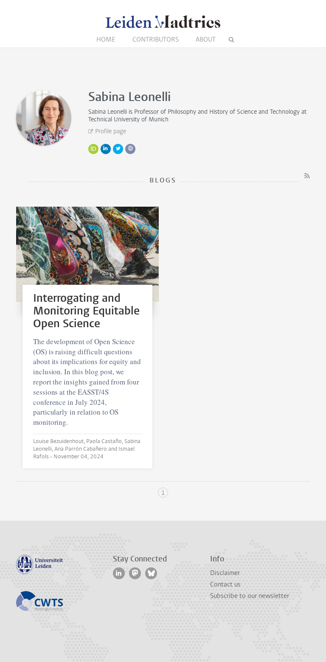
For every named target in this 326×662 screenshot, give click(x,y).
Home (105, 39)
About (206, 39)
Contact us (225, 584)
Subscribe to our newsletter (249, 596)
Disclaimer (225, 573)
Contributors (155, 39)
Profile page (110, 131)
